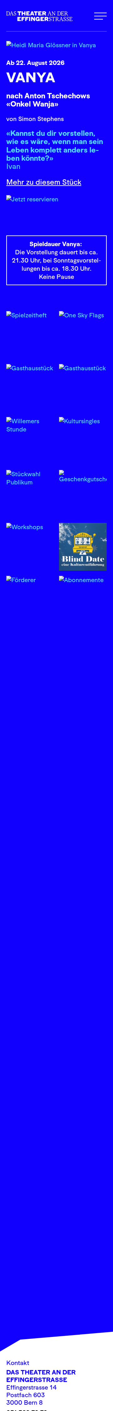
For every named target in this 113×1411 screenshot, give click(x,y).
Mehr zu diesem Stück (43, 182)
